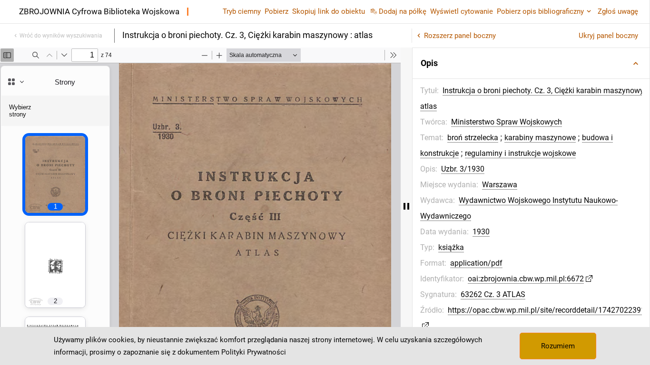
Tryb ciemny (242, 11)
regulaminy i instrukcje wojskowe (520, 153)
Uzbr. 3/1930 (462, 168)
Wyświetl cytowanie (461, 11)
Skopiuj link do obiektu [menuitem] (328, 11)
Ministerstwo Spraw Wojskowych (506, 121)
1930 (481, 231)
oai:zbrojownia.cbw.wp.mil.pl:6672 (526, 278)
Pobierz (276, 11)
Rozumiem (558, 346)
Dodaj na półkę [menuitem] (402, 11)
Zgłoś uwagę (618, 11)
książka (451, 247)
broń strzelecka (472, 137)
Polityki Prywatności (253, 352)
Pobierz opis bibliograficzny (540, 11)
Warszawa (499, 184)
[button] (531, 63)
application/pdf (476, 263)
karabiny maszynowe (540, 137)
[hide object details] (406, 206)
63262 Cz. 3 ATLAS (493, 294)
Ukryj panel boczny (608, 35)
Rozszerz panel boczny (460, 35)
